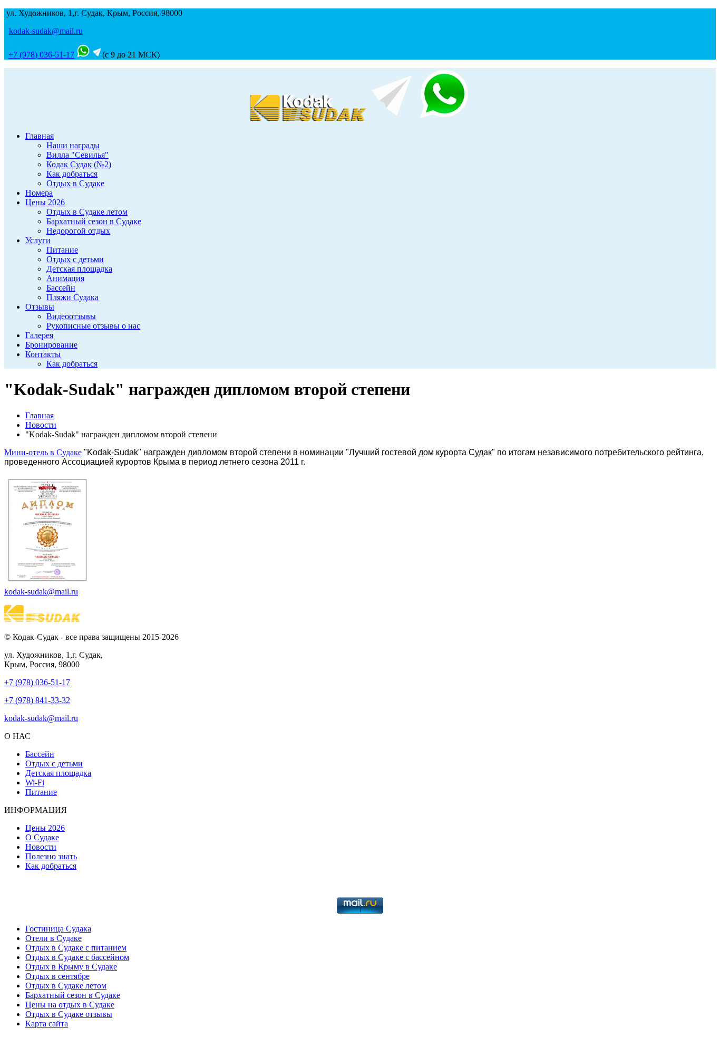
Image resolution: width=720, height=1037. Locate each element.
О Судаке (42, 837)
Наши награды (73, 145)
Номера (39, 192)
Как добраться (72, 173)
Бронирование (51, 344)
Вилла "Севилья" (77, 154)
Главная (39, 135)
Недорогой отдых (78, 230)
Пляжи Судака (72, 297)
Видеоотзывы (71, 316)
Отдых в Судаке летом (87, 211)
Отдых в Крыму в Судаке (71, 966)
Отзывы (39, 306)
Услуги (38, 240)
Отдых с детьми (75, 259)
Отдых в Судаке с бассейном (77, 957)
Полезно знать (51, 856)
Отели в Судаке (53, 938)
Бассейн (60, 287)
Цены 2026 (45, 202)
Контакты (43, 354)
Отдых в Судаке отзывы (68, 1014)
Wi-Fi (34, 782)
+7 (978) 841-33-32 (37, 700)
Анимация (65, 278)
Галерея (39, 335)
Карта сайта (46, 1023)
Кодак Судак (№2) (78, 164)
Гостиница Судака (58, 928)
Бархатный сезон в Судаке (93, 221)
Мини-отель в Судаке (43, 452)
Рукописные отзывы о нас (93, 325)
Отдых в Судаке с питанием (76, 947)
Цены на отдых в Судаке (69, 1004)
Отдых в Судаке (75, 183)
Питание (62, 249)
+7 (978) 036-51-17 (41, 54)
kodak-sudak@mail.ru (46, 30)
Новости (40, 424)
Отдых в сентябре (57, 976)
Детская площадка (79, 268)
